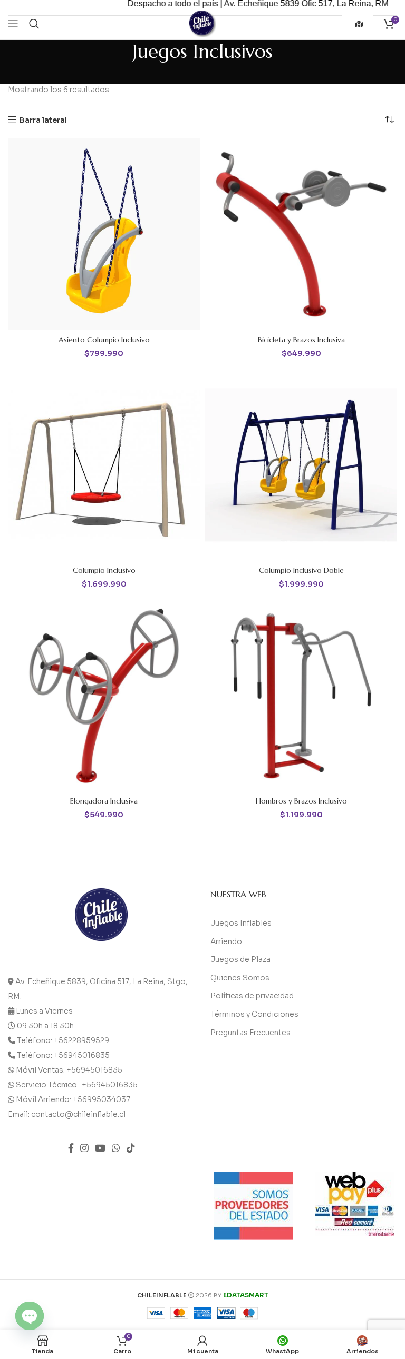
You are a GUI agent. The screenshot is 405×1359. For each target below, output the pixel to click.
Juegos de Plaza (240, 959)
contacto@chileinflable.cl (78, 1114)
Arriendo (226, 941)
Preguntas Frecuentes (250, 1032)
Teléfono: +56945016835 (63, 1055)
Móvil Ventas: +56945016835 (69, 1070)
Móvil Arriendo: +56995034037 (73, 1099)
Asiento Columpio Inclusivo (104, 339)
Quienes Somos (239, 978)
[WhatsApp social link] (116, 1148)
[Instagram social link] (84, 1148)
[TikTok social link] (130, 1148)
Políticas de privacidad (252, 995)
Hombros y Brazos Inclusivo (301, 801)
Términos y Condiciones (254, 1014)
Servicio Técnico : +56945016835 (77, 1084)
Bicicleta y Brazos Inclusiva (301, 339)
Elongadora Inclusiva (104, 801)
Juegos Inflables (241, 923)
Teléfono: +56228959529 (63, 1040)
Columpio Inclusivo (104, 570)
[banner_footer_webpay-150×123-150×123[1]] (354, 1204)
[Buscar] (34, 23)
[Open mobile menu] (13, 23)
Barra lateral (43, 119)
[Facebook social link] (71, 1148)
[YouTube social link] (100, 1148)
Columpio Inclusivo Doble (301, 570)
